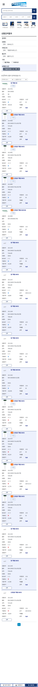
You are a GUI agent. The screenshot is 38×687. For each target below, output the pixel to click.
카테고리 (19, 27)
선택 (7, 111)
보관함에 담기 (20, 685)
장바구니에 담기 (8, 685)
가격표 (13, 86)
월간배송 (7, 62)
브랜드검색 (26, 27)
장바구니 (33, 27)
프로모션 (16, 62)
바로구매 (32, 685)
